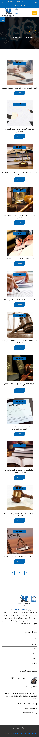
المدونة (34, 658)
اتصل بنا (34, 663)
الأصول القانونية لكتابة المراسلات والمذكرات (19, 300)
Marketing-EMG (17, 733)
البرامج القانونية (18, 37)
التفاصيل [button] (19, 93)
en (6, 2)
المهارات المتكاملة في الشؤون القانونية (19, 557)
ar (2, 2)
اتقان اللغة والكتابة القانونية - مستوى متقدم (19, 88)
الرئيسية (34, 37)
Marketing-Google (30, 733)
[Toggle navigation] (34, 13)
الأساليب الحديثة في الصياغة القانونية (19, 259)
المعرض (34, 654)
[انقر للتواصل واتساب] (36, 2)
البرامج (27, 37)
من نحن (34, 644)
